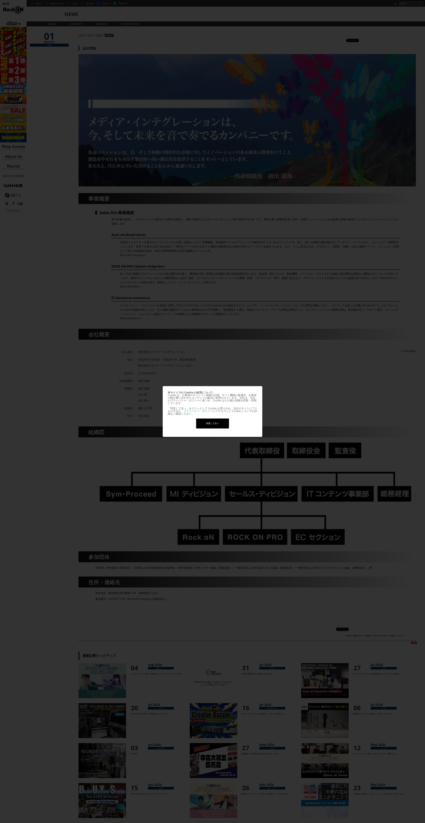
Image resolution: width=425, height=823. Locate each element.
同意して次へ (212, 423)
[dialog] (212, 411)
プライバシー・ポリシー (198, 411)
